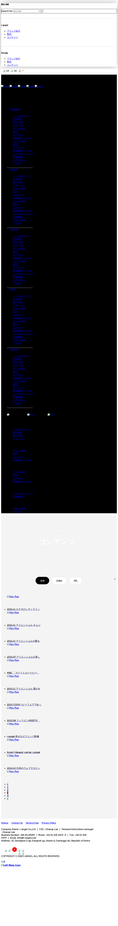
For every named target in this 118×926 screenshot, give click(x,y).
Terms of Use (32, 822)
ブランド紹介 (13, 31)
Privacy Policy (49, 822)
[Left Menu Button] (10, 865)
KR (7, 70)
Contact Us (17, 822)
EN (15, 70)
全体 (42, 580)
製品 (9, 34)
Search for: (7, 11)
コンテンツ (12, 37)
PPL (76, 580)
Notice (4, 822)
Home (42, 530)
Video (59, 580)
